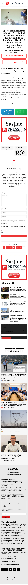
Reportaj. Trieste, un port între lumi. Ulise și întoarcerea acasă (17, 310)
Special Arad (6, 460)
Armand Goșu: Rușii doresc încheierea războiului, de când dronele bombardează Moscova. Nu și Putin (18, 290)
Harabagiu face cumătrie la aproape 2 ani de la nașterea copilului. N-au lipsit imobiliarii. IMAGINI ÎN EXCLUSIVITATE (20, 152)
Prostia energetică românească (10, 429)
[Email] (20, 247)
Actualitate (4, 485)
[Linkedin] (13, 247)
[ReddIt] (17, 247)
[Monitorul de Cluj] (14, 163)
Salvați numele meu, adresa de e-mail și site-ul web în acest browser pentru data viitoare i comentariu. (13, 222)
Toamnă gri (5, 149)
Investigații (4, 492)
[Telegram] (10, 569)
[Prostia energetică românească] (14, 419)
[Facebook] (4, 247)
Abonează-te (5, 338)
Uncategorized (14, 28)
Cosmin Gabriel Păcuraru (9, 431)
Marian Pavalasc (7, 380)
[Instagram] (6, 569)
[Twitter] (7, 247)
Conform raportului (6, 91)
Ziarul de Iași (6, 407)
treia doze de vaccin (12, 78)
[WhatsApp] (10, 247)
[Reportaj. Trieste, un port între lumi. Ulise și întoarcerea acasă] (5, 310)
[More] (23, 247)
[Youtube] (18, 569)
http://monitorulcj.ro (14, 171)
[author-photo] (2, 380)
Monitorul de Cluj (18, 50)
